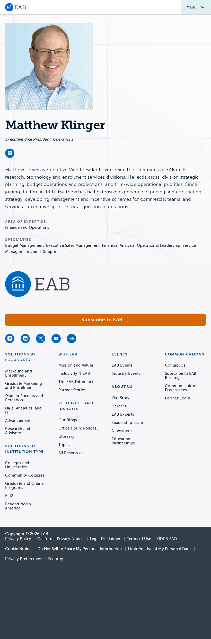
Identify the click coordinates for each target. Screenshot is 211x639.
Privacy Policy (18, 539)
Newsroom (122, 431)
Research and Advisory (17, 431)
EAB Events (122, 365)
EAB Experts (123, 414)
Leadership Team (127, 423)
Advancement (17, 420)
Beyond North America (18, 506)
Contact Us (175, 365)
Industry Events (126, 373)
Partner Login (177, 398)
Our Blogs (67, 420)
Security (55, 559)
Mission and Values (76, 365)
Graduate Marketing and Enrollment (23, 385)
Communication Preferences (180, 388)
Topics (64, 445)
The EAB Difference (76, 382)
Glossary (66, 436)
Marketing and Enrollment (18, 373)
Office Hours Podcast (78, 428)
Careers (119, 406)
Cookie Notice (18, 549)
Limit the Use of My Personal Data (159, 549)
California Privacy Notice (60, 539)
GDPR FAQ (167, 539)
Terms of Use (139, 539)
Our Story (121, 398)
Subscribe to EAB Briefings (181, 375)
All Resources (70, 453)
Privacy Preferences (23, 559)
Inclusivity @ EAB (74, 373)
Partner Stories (72, 390)
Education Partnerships (123, 441)
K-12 (9, 496)
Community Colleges (24, 475)
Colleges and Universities (17, 465)
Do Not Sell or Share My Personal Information (80, 549)
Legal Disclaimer (105, 539)
